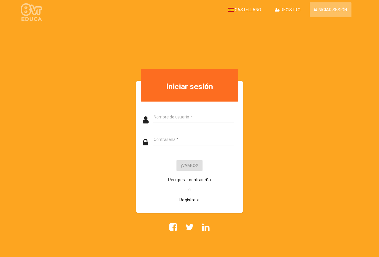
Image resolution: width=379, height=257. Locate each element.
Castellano (247, 9)
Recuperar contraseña (189, 179)
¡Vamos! (189, 165)
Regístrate (189, 199)
